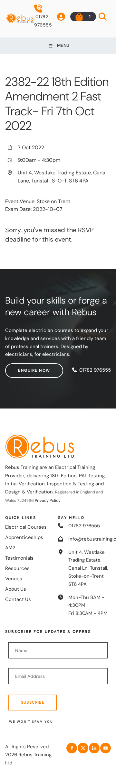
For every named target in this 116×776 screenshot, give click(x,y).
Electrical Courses (26, 527)
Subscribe (32, 702)
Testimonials (19, 558)
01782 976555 (43, 21)
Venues (13, 578)
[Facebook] (71, 748)
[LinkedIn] (94, 748)
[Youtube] (105, 748)
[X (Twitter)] (83, 748)
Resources (17, 568)
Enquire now (21, 367)
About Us (15, 589)
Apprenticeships (24, 537)
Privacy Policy (48, 500)
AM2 (10, 547)
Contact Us (18, 599)
